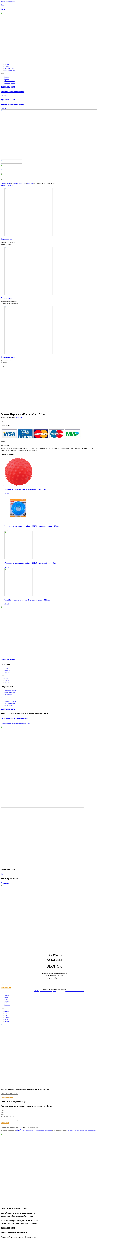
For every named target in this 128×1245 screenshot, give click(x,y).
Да (2, 874)
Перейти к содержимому (8, 1)
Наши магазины (8, 659)
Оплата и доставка (9, 70)
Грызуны (6, 1001)
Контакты (7, 670)
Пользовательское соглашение (14, 718)
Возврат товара (8, 694)
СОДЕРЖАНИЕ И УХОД (19, 183)
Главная (3, 183)
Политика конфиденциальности (15, 723)
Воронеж (5, 883)
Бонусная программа (10, 690)
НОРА (2, 5)
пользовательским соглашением (74, 991)
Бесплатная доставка (8, 357)
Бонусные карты (6, 298)
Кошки (6, 997)
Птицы (6, 999)
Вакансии (7, 672)
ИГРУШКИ (30, 183)
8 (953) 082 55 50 (8, 87)
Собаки (6, 995)
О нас (6, 668)
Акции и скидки (6, 239)
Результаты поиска (6, 1097)
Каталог (6, 64)
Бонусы (6, 66)
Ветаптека (7, 1005)
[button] (54, 74)
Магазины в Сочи (9, 68)
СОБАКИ (8, 183)
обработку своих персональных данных (45, 991)
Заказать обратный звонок (12, 91)
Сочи (3, 9)
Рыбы (6, 1003)
